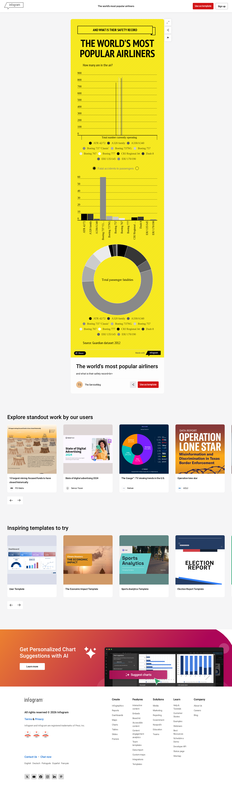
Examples (177, 721)
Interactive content (137, 707)
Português (46, 763)
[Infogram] (13, 6)
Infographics (117, 705)
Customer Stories (177, 715)
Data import (137, 750)
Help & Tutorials (177, 707)
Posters (115, 739)
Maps (114, 720)
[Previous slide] (11, 500)
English (27, 763)
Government (158, 720)
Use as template (203, 6)
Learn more (32, 666)
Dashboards (117, 715)
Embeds (136, 713)
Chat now (45, 756)
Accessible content (137, 724)
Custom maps (138, 754)
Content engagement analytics (138, 734)
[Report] (168, 38)
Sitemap (177, 756)
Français (65, 763)
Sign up (222, 6)
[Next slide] (19, 500)
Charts (115, 724)
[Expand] (168, 22)
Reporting (157, 715)
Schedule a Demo (178, 740)
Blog (196, 715)
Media (156, 705)
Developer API (179, 746)
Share (80, 353)
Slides (115, 734)
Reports (115, 710)
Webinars (177, 726)
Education (157, 729)
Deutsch (36, 763)
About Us (198, 705)
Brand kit (136, 718)
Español (56, 763)
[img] (84, 217)
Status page (178, 751)
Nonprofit (157, 724)
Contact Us (30, 756)
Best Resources (178, 732)
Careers (197, 710)
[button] (98, 143)
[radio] (114, 168)
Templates (137, 764)
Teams (156, 734)
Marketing (157, 710)
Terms (28, 719)
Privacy (39, 719)
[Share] (168, 30)
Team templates (137, 743)
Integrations (137, 759)
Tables (115, 729)
